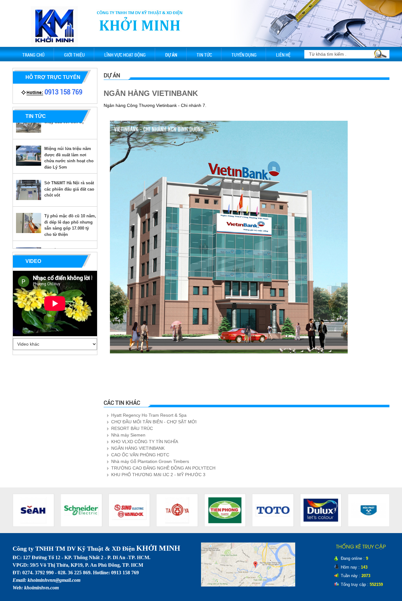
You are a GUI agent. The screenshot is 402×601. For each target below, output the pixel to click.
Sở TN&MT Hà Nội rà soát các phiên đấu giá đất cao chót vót (69, 181)
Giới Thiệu (74, 55)
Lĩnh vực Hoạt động (125, 55)
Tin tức (204, 55)
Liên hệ (283, 55)
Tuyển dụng (244, 55)
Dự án (171, 55)
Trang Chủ (33, 55)
